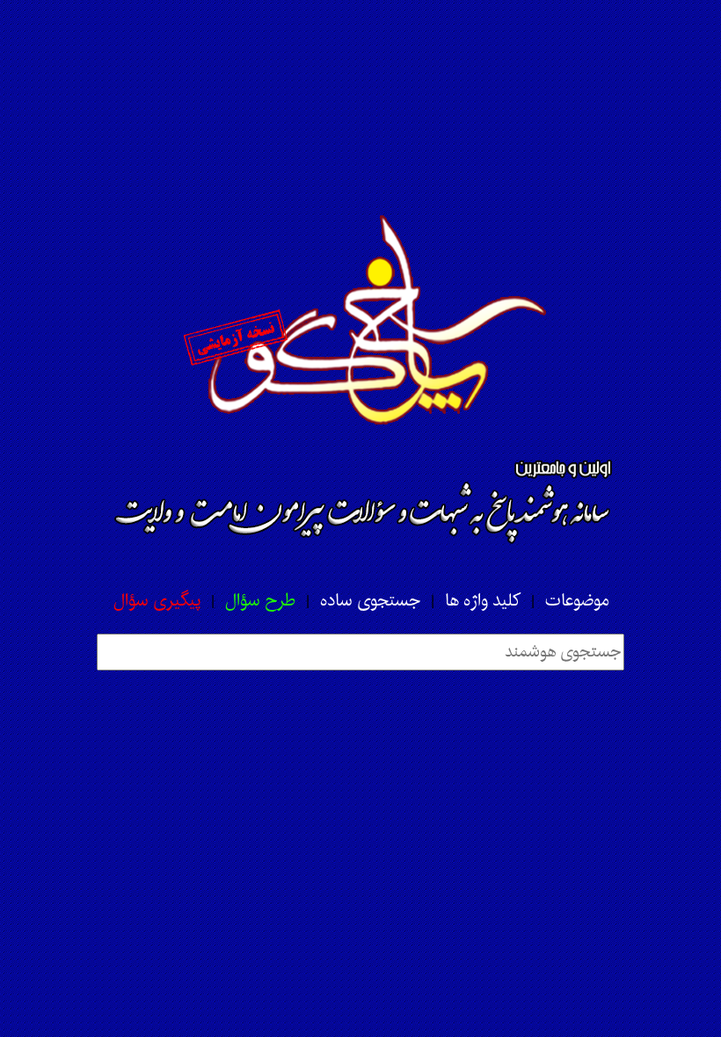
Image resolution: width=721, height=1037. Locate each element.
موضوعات (576, 601)
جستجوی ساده (370, 601)
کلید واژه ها (483, 601)
